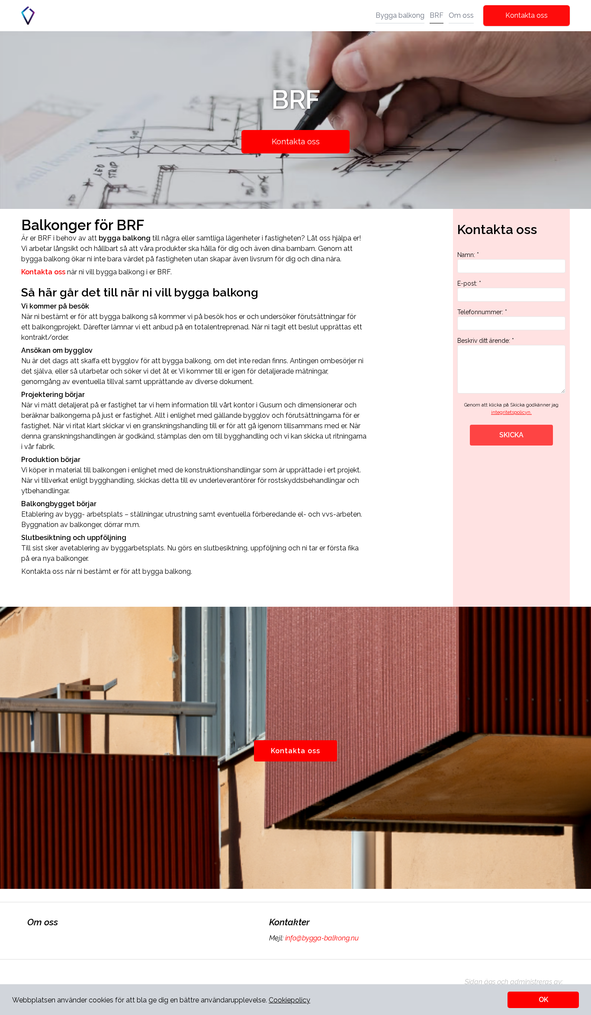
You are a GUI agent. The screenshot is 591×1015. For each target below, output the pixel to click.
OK (543, 999)
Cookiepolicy (289, 1000)
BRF (436, 15)
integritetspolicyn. (511, 412)
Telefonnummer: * (482, 312)
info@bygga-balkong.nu (322, 938)
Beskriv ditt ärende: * (485, 340)
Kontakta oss (526, 15)
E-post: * (469, 283)
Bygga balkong (400, 15)
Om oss (461, 15)
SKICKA (511, 435)
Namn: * (468, 254)
